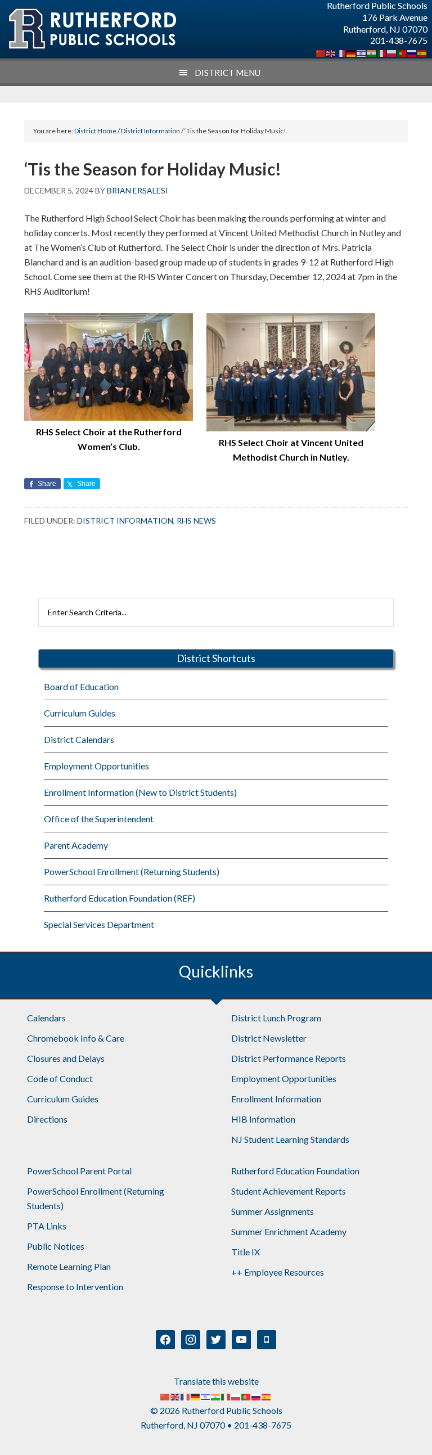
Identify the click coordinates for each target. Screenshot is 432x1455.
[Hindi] (372, 52)
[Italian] (382, 52)
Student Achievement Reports (288, 1191)
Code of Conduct (60, 1078)
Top (405, 1428)
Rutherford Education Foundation (295, 1170)
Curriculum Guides (79, 713)
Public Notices (55, 1246)
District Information (125, 520)
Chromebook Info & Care (75, 1038)
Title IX (245, 1251)
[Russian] (412, 52)
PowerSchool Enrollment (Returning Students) (131, 871)
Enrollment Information (276, 1098)
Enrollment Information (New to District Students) (140, 792)
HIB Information (263, 1119)
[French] (341, 52)
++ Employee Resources (277, 1272)
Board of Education (81, 686)
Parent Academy (76, 845)
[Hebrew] (362, 52)
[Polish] (392, 52)
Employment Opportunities (96, 765)
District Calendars (79, 739)
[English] (331, 52)
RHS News (196, 520)
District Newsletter (269, 1038)
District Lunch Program (276, 1017)
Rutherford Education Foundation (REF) (119, 898)
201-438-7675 (399, 40)
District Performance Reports (288, 1058)
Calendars (46, 1017)
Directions (47, 1119)
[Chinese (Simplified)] (321, 52)
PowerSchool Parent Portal (79, 1170)
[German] (351, 52)
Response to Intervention (75, 1286)
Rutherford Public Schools (91, 28)
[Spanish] (422, 52)
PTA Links (46, 1225)
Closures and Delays (66, 1058)
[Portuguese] (402, 52)
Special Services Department (99, 924)
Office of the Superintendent (99, 818)
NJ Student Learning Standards (290, 1139)
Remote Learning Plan (69, 1266)
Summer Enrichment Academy (288, 1231)
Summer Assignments (272, 1211)
